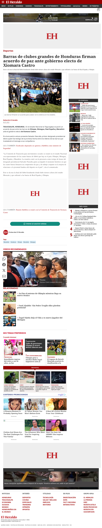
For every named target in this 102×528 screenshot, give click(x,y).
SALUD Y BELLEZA (50, 500)
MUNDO (5, 507)
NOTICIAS (6, 493)
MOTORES (47, 505)
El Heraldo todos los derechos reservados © (15, 520)
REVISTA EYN (89, 509)
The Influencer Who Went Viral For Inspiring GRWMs (35, 434)
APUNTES (26, 509)
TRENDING (26, 505)
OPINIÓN (26, 507)
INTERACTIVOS (69, 505)
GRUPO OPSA (89, 493)
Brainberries (14, 416)
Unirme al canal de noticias (36, 224)
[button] (3, 259)
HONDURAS (6, 497)
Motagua (32, 242)
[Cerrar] (64, 279)
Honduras (13, 242)
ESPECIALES (26, 502)
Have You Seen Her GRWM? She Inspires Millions (54, 434)
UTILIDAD (47, 493)
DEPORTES (26, 497)
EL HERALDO (88, 497)
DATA (65, 500)
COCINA (25, 500)
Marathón (6, 242)
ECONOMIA (6, 502)
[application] (35, 269)
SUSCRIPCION (89, 512)
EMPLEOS (46, 502)
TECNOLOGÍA (48, 497)
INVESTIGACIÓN (69, 497)
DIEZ (85, 502)
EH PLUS (66, 493)
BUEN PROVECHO (90, 507)
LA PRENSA (88, 500)
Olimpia (20, 242)
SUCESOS (5, 505)
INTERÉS (25, 493)
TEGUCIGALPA (7, 500)
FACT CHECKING (69, 502)
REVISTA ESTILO (90, 505)
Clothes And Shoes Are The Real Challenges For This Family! (13, 434)
